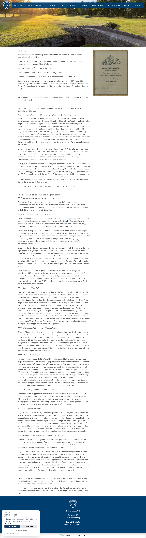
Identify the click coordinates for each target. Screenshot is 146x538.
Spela (72, 5)
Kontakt (138, 5)
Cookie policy (8, 523)
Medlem (39, 5)
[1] (68, 221)
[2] (85, 224)
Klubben (18, 5)
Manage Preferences (21, 531)
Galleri (30, 5)
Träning (51, 5)
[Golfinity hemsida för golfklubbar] (65, 535)
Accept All (12, 526)
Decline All (29, 526)
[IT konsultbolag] (82, 535)
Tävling (83, 5)
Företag (126, 5)
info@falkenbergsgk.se (73, 524)
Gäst (62, 5)
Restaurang (97, 5)
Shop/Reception (112, 5)
